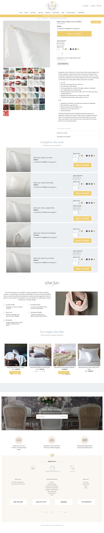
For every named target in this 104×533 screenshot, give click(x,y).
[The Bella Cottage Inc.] (52, 1)
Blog (86, 487)
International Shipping (52, 486)
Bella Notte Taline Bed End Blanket (44, 233)
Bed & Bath (45, 18)
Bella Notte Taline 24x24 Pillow (43, 183)
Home (38, 18)
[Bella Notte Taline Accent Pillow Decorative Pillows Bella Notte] (6, 70)
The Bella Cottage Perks (51, 487)
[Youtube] (65, 512)
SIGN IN (93, 6)
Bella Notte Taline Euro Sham (42, 157)
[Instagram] (52, 512)
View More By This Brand (63, 128)
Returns (52, 482)
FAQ (52, 495)
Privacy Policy (52, 493)
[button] (79, 28)
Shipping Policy (52, 484)
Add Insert (60, 43)
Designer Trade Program (51, 489)
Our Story (85, 482)
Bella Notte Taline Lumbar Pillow (44, 208)
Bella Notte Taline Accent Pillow (43, 258)
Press (85, 486)
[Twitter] (46, 512)
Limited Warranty (51, 491)
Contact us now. (61, 59)
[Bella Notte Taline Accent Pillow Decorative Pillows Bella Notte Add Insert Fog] (12, 95)
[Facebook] (40, 512)
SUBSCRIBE (64, 416)
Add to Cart (74, 34)
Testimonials (85, 484)
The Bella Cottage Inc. (49, 525)
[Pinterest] (59, 512)
